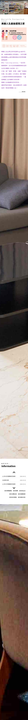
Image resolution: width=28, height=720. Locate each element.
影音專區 (13, 497)
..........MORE (22, 91)
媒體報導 (21, 494)
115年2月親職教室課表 (9, 484)
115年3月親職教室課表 (9, 476)
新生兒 (22, 491)
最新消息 (21, 497)
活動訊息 (13, 494)
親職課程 (8, 491)
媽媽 (15, 491)
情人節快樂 (5, 480)
